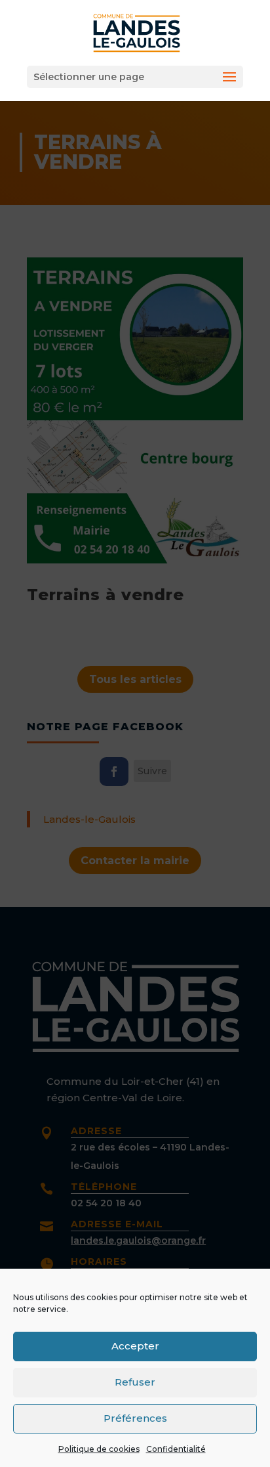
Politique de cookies (99, 1449)
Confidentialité (176, 1449)
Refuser (135, 1382)
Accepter (135, 1346)
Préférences (135, 1418)
